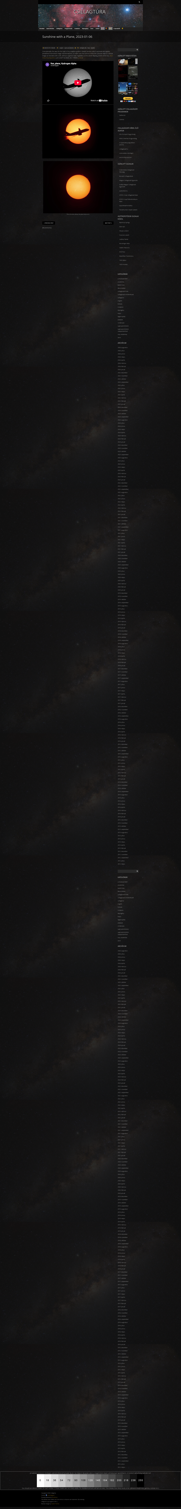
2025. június (121, 388)
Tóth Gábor (122, 260)
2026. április (121, 360)
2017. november (123, 672)
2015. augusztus (123, 757)
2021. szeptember (123, 527)
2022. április (121, 505)
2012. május (121, 864)
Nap (89, 48)
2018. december (122, 631)
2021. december (122, 517)
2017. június (121, 688)
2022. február (122, 511)
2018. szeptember (123, 640)
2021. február (122, 549)
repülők (93, 48)
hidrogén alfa (83, 48)
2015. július (121, 760)
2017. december (122, 669)
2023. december (122, 445)
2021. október (122, 524)
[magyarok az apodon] (133, 83)
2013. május (121, 842)
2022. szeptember (123, 489)
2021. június (121, 536)
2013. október (122, 826)
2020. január (121, 590)
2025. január (121, 404)
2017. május (121, 691)
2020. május (121, 577)
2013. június (121, 839)
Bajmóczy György (124, 222)
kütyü (119, 313)
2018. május (121, 653)
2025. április (121, 395)
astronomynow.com (125, 157)
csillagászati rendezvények (126, 294)
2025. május (121, 391)
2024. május (121, 429)
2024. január (121, 442)
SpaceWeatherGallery (125, 205)
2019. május (121, 615)
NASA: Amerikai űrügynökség (128, 138)
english (61, 48)
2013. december (122, 820)
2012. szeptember (123, 858)
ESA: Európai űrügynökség (127, 134)
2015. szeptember (123, 754)
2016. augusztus (123, 719)
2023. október (122, 451)
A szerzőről (117, 28)
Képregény (85, 28)
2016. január (121, 741)
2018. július (121, 647)
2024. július (121, 423)
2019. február (122, 625)
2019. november (123, 596)
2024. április (121, 432)
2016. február (122, 738)
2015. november (123, 747)
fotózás (120, 304)
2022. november (123, 486)
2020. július (121, 571)
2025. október (122, 379)
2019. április (121, 618)
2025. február (122, 401)
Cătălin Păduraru (124, 248)
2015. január (121, 779)
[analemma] (123, 83)
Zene (91, 28)
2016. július (121, 722)
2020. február (122, 587)
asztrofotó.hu (123, 191)
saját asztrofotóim (69, 48)
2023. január (121, 480)
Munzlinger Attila (124, 243)
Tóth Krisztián (123, 264)
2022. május (121, 502)
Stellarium (122, 115)
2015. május (121, 766)
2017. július (121, 684)
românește (121, 323)
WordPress (54, 1497)
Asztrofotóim (50, 28)
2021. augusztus (123, 530)
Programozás (68, 28)
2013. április (121, 845)
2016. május (121, 728)
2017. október (122, 675)
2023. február (122, 477)
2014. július (121, 798)
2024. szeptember (123, 417)
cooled (80, 58)
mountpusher (50, 58)
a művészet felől (122, 279)
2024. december (122, 407)
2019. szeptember (123, 602)
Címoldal (41, 28)
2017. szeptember (123, 678)
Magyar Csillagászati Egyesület (128, 180)
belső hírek (121, 285)
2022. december (122, 483)
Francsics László (124, 235)
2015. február (122, 776)
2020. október (122, 562)
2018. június (121, 650)
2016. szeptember (123, 716)
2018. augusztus (123, 643)
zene (119, 337)
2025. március (122, 398)
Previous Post (49, 223)
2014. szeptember (123, 791)
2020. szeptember (123, 565)
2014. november (123, 785)
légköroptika (121, 316)
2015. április (121, 769)
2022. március (122, 508)
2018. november (123, 634)
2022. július (121, 495)
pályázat (120, 320)
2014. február (122, 813)
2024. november (123, 410)
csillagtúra (121, 298)
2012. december (122, 851)
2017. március (122, 697)
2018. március (122, 659)
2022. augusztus (123, 492)
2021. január (121, 552)
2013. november (123, 823)
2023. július (121, 461)
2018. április (121, 656)
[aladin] (133, 59)
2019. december (122, 593)
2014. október (122, 788)
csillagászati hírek (123, 291)
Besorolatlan (121, 288)
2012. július (121, 861)
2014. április (121, 807)
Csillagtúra (59, 28)
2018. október (122, 637)
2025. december (122, 373)
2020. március (122, 584)
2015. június (121, 763)
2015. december (122, 744)
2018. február (122, 662)
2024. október (122, 414)
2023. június (121, 464)
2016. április (121, 732)
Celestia (121, 119)
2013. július (121, 836)
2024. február (122, 439)
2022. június (121, 499)
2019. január (121, 628)
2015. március (122, 773)
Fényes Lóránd (123, 231)
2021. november (123, 521)
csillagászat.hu (123, 149)
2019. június (121, 612)
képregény (121, 310)
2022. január (121, 514)
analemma (121, 282)
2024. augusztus (123, 420)
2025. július (121, 385)
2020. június (121, 574)
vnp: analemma (122, 334)
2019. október (122, 599)
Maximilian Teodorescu (126, 256)
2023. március (122, 473)
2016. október (122, 713)
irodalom (120, 307)
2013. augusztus (123, 832)
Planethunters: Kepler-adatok (128, 210)
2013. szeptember (123, 829)
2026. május (121, 357)
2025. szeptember (123, 382)
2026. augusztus (123, 347)
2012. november (123, 854)
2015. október (122, 751)
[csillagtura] (133, 67)
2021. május (121, 540)
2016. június (121, 725)
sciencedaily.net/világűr (126, 153)
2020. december (122, 555)
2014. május (121, 804)
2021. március (122, 546)
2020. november (123, 558)
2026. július (121, 351)
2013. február (122, 848)
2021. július (121, 533)
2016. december (122, 706)
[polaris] (123, 67)
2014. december (122, 782)
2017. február (122, 700)
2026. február (122, 366)
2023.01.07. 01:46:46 (49, 48)
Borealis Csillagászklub (126, 176)
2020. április (121, 580)
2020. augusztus (123, 568)
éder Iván (122, 227)
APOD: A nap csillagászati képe (128, 195)
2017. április (121, 694)
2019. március (122, 621)
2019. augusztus (123, 606)
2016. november (123, 710)
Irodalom (77, 28)
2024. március (122, 436)
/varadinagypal (50, 1495)
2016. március (122, 735)
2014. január (121, 817)
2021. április (121, 543)
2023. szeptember (123, 454)
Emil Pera (122, 252)
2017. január (121, 703)
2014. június (121, 801)
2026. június (121, 354)
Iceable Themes (55, 1503)
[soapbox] (123, 59)
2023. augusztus (123, 458)
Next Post (108, 223)
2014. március (122, 810)
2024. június (121, 426)
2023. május (121, 467)
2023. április (121, 470)
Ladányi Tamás (123, 239)
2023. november (123, 448)
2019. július (121, 609)
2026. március (122, 363)
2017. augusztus (123, 681)
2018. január (121, 665)
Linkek (98, 28)
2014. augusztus (123, 795)
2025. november (123, 376)
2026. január (121, 369)
